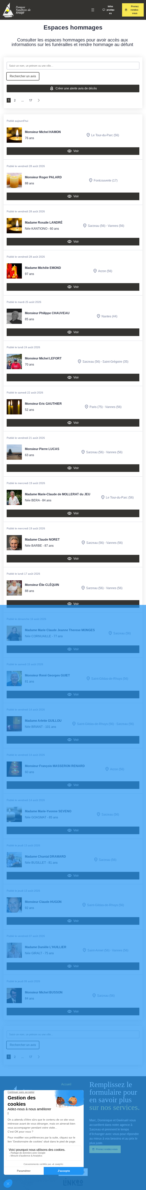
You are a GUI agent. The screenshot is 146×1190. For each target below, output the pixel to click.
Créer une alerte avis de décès (76, 88)
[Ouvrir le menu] (92, 10)
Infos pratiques (110, 10)
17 (30, 100)
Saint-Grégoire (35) (115, 361)
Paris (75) (96, 406)
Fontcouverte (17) (105, 180)
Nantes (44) (109, 316)
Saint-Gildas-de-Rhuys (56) (109, 678)
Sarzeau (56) (96, 225)
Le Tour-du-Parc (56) (105, 135)
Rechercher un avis (23, 76)
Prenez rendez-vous (135, 10)
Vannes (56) (116, 225)
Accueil (66, 1084)
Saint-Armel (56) (98, 950)
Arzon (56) (105, 270)
